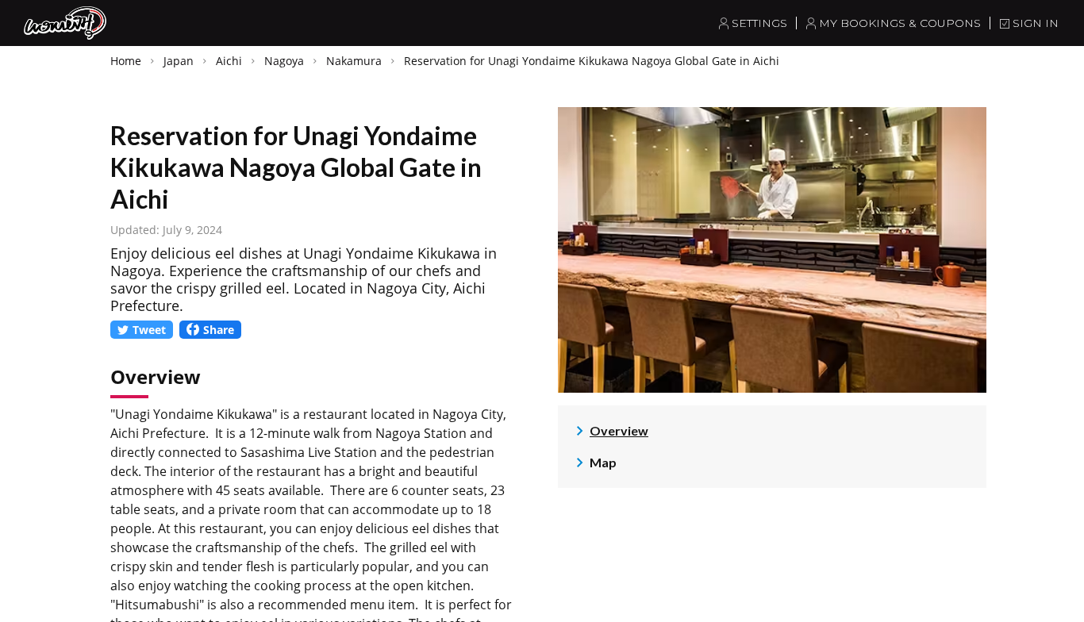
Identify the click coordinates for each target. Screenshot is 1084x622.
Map (603, 462)
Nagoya (284, 60)
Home (125, 60)
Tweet (149, 329)
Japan (178, 60)
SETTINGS (759, 23)
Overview (619, 430)
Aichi (229, 60)
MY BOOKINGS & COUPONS (900, 23)
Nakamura (354, 60)
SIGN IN (1036, 23)
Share (218, 329)
